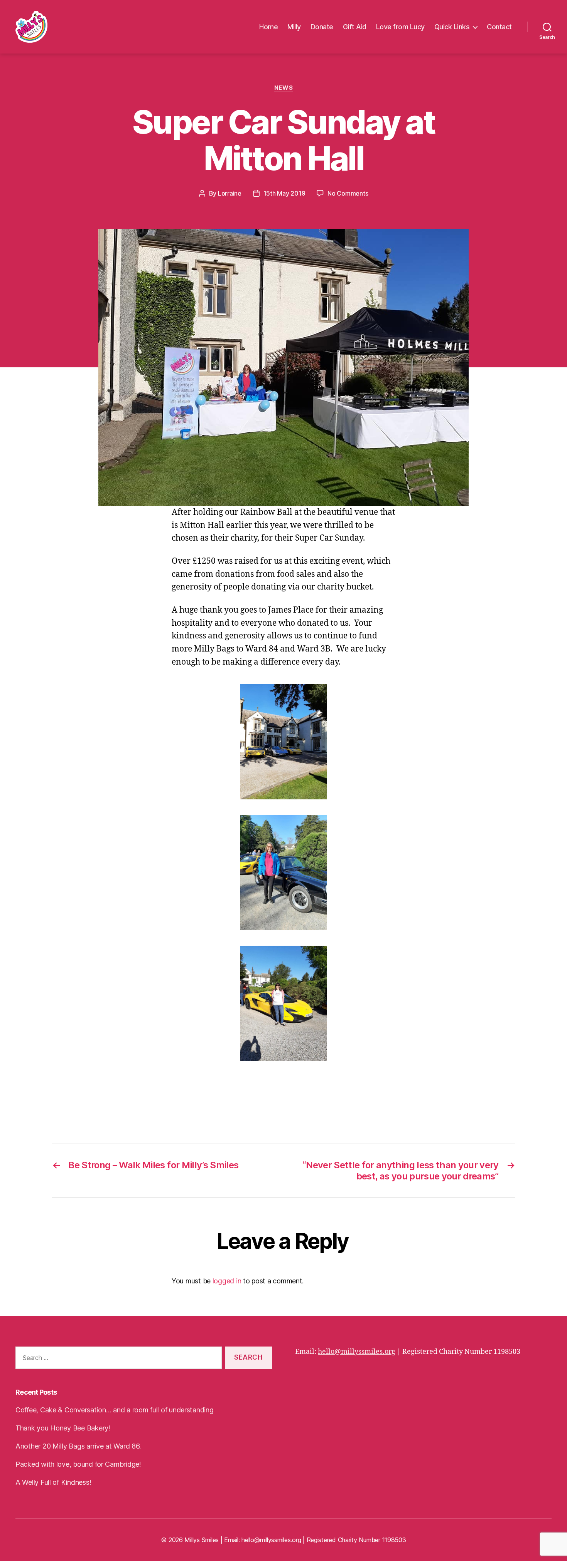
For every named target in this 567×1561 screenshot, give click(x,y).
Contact (499, 27)
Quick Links (452, 27)
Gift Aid (354, 27)
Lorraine (229, 193)
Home (268, 27)
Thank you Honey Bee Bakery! (62, 1428)
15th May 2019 (284, 193)
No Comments (347, 193)
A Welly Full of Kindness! (53, 1482)
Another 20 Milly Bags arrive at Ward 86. (78, 1446)
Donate (321, 27)
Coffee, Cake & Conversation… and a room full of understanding (114, 1410)
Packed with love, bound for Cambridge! (78, 1464)
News (283, 87)
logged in (227, 1281)
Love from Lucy (400, 27)
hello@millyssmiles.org (356, 1351)
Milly (294, 27)
